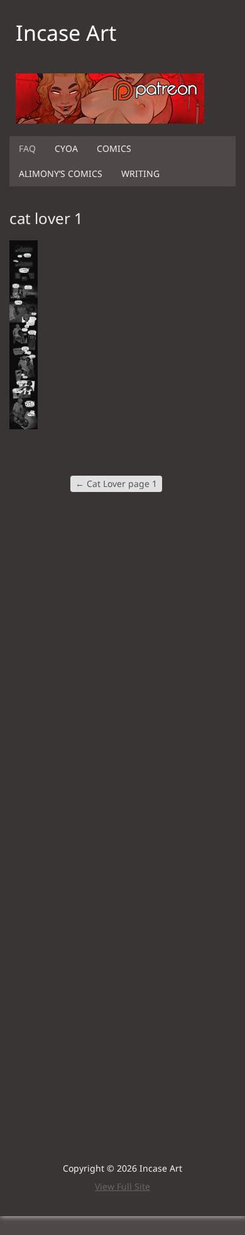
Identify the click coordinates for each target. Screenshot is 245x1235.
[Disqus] (122, 668)
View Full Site (122, 1186)
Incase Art (66, 32)
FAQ (27, 148)
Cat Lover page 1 (116, 483)
